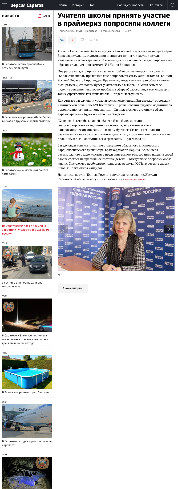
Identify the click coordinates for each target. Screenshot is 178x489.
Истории (78, 5)
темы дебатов (135, 179)
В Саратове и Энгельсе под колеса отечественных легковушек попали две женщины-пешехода (25, 339)
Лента (63, 5)
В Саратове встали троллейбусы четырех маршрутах (23, 66)
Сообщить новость (130, 5)
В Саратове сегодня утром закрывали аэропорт (27, 443)
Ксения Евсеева (110, 31)
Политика (91, 31)
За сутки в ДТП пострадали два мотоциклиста (22, 284)
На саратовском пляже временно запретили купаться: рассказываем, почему (26, 229)
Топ (92, 5)
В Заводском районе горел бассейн (25, 392)
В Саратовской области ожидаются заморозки (25, 172)
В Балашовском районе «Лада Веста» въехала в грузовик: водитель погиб (26, 119)
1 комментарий (73, 288)
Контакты (156, 5)
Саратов (27, 5)
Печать (128, 31)
